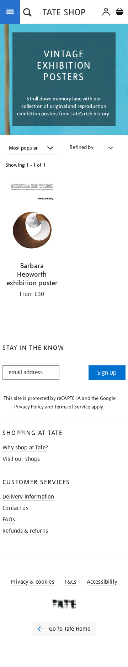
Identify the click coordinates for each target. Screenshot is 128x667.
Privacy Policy (29, 406)
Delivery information (28, 496)
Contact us (15, 508)
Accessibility (102, 581)
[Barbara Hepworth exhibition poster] (32, 218)
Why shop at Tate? (25, 447)
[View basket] (119, 12)
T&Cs (70, 581)
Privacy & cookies (32, 581)
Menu (11, 11)
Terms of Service (72, 406)
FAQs (8, 519)
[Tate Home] (64, 604)
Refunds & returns (25, 531)
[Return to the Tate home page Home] (64, 13)
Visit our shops (21, 459)
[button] (27, 13)
